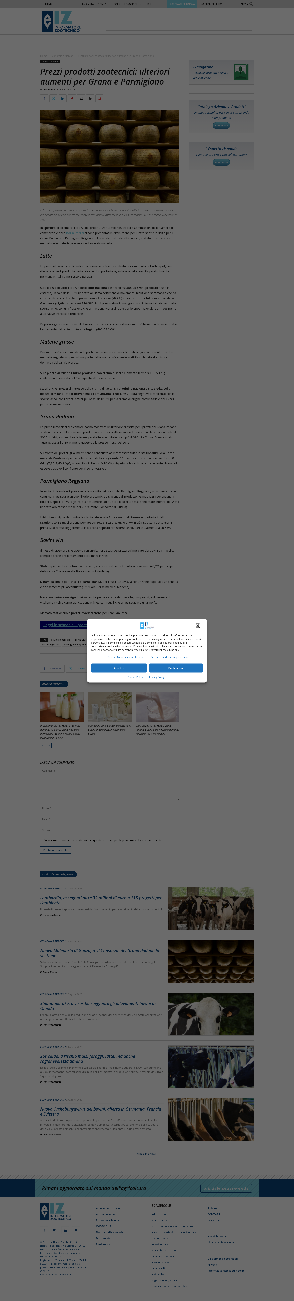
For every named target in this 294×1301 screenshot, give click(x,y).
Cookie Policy (135, 677)
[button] (198, 626)
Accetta (119, 668)
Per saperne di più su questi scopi (170, 657)
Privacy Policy (156, 677)
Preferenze (176, 668)
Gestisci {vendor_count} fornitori (126, 657)
